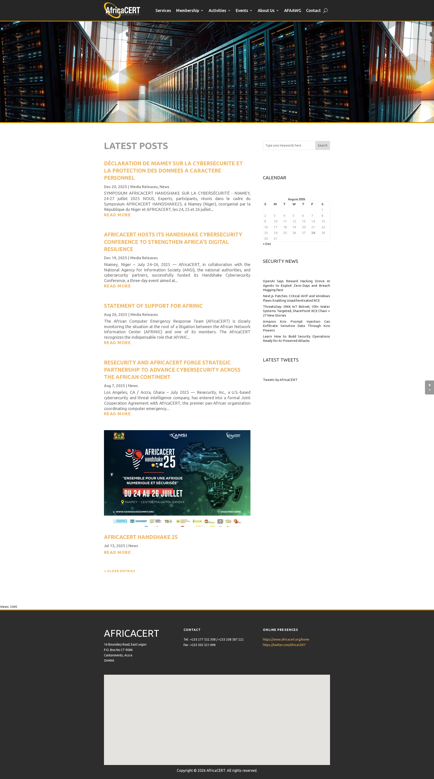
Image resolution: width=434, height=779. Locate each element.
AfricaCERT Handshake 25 (141, 537)
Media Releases (144, 186)
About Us (266, 10)
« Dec (267, 244)
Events (242, 10)
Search (323, 145)
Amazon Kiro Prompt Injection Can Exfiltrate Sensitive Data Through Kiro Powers (296, 326)
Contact (313, 10)
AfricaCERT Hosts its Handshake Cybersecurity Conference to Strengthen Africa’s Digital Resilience (173, 242)
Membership (187, 10)
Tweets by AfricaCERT (280, 380)
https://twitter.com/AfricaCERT (284, 645)
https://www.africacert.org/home (286, 639)
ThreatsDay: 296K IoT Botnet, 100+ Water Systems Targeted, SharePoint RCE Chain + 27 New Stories (296, 311)
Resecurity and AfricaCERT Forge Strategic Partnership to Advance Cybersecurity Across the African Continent (172, 370)
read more (117, 214)
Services (163, 10)
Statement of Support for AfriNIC (153, 306)
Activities (217, 10)
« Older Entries (119, 571)
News (164, 186)
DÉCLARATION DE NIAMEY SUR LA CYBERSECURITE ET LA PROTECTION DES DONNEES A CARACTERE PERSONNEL (173, 171)
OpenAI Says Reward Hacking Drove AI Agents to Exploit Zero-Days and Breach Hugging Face (296, 285)
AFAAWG (292, 10)
